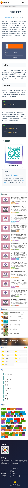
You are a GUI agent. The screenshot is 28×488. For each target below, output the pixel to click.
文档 (8, 428)
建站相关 (6, 6)
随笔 (6, 364)
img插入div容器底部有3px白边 (18, 215)
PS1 (17, 435)
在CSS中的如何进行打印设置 (18, 253)
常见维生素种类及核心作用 (14, 321)
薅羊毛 (3, 425)
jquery (20, 425)
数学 (24, 428)
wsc (20, 435)
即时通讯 (4, 418)
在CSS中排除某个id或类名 (17, 206)
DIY (8, 418)
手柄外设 (16, 432)
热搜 (11, 432)
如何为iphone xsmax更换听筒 (14, 316)
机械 (12, 418)
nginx (16, 414)
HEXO (3, 423)
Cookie (7, 421)
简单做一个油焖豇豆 (12, 329)
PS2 (11, 430)
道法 (10, 435)
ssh (12, 423)
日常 (8, 409)
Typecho (18, 484)
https (9, 411)
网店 (15, 421)
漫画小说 (19, 358)
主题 (12, 421)
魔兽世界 (4, 428)
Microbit (8, 423)
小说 (6, 437)
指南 (7, 416)
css (7, 140)
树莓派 (11, 416)
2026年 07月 (8, 379)
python (7, 432)
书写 (19, 421)
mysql (3, 414)
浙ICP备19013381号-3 (15, 476)
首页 (2, 6)
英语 (13, 411)
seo (21, 416)
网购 (13, 425)
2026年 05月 (8, 388)
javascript (13, 409)
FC (17, 430)
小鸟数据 (12, 471)
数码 (6, 435)
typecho (8, 414)
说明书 (7, 430)
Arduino (16, 423)
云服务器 (17, 411)
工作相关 (7, 355)
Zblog (3, 421)
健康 (18, 416)
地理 (3, 435)
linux (13, 414)
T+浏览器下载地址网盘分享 (14, 325)
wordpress (4, 411)
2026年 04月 (8, 393)
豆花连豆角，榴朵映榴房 (13, 333)
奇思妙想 (8, 425)
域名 (20, 423)
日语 (21, 409)
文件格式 (4, 409)
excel (24, 414)
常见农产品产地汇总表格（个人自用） (16, 312)
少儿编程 (7, 351)
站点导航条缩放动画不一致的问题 (19, 243)
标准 (3, 437)
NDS (21, 430)
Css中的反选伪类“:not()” (17, 262)
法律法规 (16, 428)
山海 (18, 361)
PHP (19, 418)
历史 (23, 432)
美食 (3, 430)
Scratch (23, 421)
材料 (13, 435)
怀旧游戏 (7, 361)
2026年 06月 (8, 384)
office (3, 416)
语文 (21, 428)
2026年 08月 (8, 374)
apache (22, 411)
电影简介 (7, 358)
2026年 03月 (8, 398)
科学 (24, 435)
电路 (12, 428)
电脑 (22, 418)
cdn (15, 416)
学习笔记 (19, 355)
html (16, 425)
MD (24, 430)
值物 (3, 432)
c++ (20, 432)
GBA (14, 430)
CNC (15, 418)
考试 (20, 414)
